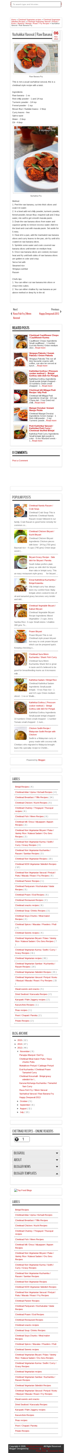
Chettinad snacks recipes (27, 905)
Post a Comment (20, 460)
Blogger (41, 760)
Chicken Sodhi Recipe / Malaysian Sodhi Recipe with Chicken (42, 731)
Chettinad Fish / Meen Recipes (29, 816)
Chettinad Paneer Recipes (27, 881)
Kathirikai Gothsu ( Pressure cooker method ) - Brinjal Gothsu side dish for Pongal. (42, 705)
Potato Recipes (22, 1021)
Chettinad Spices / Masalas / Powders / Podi (35, 924)
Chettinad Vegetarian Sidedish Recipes (33, 972)
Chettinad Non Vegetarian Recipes (31, 859)
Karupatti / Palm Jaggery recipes (30, 999)
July (22, 1112)
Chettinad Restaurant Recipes (29, 900)
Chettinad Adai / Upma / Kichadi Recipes (34, 792)
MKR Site (45, 1448)
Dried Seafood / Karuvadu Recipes (31, 994)
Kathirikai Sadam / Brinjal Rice (43, 680)
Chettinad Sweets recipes (27, 933)
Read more (40, 348)
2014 (20, 1044)
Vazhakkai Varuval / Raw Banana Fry (34, 34)
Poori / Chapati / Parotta (26, 1015)
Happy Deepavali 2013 (30, 1097)
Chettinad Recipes (34, 1446)
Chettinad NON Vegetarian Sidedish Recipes (35, 864)
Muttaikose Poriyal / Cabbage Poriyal (36, 1065)
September (25, 1105)
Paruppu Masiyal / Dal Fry (31, 1055)
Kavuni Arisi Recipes (25, 1005)
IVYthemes (34, 1448)
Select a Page (19, 11)
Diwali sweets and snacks (27, 989)
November (25, 1051)
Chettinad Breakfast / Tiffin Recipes (32, 797)
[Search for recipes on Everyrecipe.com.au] (23, 1190)
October (24, 1101)
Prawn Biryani (35, 631)
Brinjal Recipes (22, 787)
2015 (20, 1040)
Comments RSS (55, 1451)
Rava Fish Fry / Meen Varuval (33, 1090)
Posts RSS (41, 1451)
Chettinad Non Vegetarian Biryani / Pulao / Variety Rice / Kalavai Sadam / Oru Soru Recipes (34, 833)
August (23, 1108)
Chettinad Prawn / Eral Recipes (30, 895)
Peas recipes (21, 1010)
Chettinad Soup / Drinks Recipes (30, 911)
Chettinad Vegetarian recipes (28, 958)
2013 (20, 1048)
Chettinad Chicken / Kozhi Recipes (31, 803)
